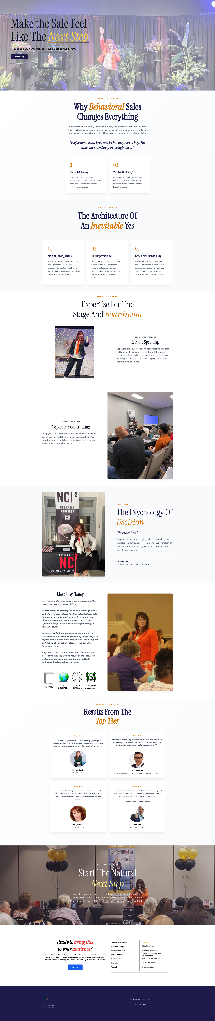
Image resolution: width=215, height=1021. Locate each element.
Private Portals (140, 1004)
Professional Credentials (140, 999)
